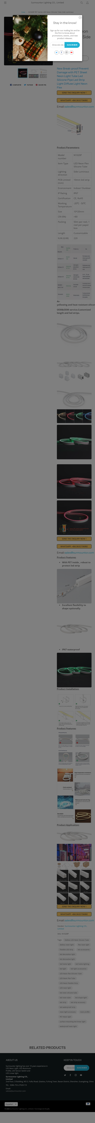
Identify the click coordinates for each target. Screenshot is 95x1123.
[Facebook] (62, 52)
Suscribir (72, 45)
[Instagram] (67, 52)
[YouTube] (72, 52)
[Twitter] (57, 52)
